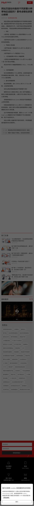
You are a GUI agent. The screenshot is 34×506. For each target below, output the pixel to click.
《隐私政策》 (6, 497)
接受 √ (17, 501)
